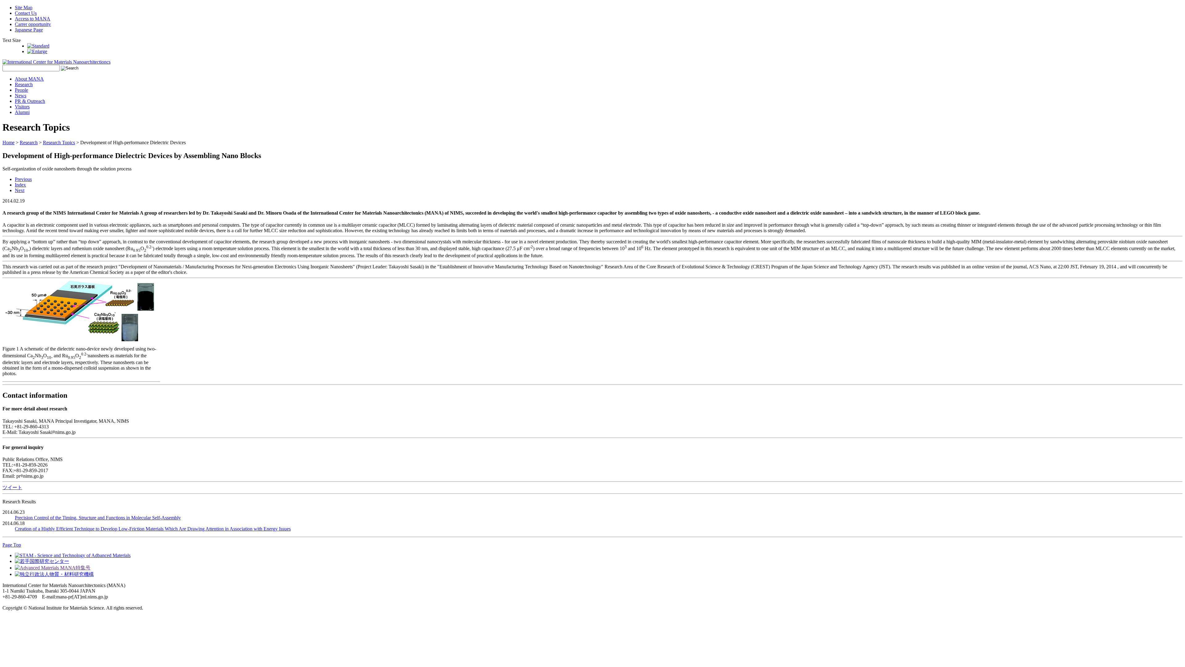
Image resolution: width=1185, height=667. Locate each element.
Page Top (11, 544)
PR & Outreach (30, 101)
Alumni (22, 112)
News (20, 95)
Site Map (23, 7)
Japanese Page (29, 29)
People (21, 90)
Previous (23, 179)
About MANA (29, 79)
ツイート (12, 487)
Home (8, 142)
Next (19, 190)
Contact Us (26, 13)
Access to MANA (32, 18)
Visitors (22, 106)
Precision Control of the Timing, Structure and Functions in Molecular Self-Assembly (98, 517)
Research (24, 84)
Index (20, 184)
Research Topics (59, 142)
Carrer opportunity (33, 24)
